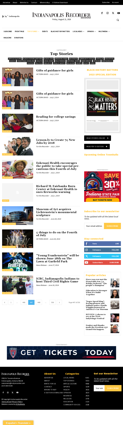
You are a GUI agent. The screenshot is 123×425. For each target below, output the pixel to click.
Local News (49, 61)
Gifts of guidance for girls (54, 70)
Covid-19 (99, 59)
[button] (118, 20)
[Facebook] (102, 13)
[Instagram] (107, 13)
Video (92, 63)
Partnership (107, 61)
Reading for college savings (56, 117)
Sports (79, 63)
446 (23, 302)
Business (73, 59)
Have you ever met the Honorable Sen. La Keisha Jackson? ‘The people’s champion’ (96, 282)
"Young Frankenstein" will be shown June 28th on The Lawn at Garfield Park (57, 258)
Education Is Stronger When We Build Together (96, 292)
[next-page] (59, 302)
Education (109, 59)
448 (39, 302)
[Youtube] (119, 13)
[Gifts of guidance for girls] (17, 76)
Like (117, 243)
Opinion (96, 61)
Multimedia (60, 61)
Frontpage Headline (25, 61)
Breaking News (61, 59)
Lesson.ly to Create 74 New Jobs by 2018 (55, 141)
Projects (48, 63)
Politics (38, 63)
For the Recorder (42, 146)
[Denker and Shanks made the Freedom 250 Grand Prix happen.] (115, 328)
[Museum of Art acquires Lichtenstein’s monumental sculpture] (17, 215)
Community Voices (86, 59)
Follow (115, 250)
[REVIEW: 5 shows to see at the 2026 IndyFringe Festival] (115, 318)
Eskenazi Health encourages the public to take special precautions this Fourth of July (58, 166)
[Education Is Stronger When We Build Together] (115, 294)
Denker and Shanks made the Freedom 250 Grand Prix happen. (97, 327)
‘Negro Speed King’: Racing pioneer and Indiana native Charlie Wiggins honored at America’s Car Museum (97, 305)
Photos (30, 63)
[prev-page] (4, 302)
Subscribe (112, 226)
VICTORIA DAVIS (42, 74)
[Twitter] (113, 13)
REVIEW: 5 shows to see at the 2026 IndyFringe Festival (96, 316)
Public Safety (59, 63)
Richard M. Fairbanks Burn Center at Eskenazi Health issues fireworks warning (57, 189)
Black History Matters (32, 59)
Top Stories (7, 154)
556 (52, 302)
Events (12, 61)
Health (39, 61)
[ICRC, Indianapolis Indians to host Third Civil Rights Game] (17, 285)
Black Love (48, 59)
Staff (86, 63)
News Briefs (86, 61)
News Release (41, 265)
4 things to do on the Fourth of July (56, 234)
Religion (70, 63)
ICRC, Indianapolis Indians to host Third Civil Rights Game (57, 280)
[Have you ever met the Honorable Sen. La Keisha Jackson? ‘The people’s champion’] (115, 282)
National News (73, 61)
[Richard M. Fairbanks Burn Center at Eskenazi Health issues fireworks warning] (17, 192)
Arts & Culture (15, 59)
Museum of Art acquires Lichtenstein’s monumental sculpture (56, 212)
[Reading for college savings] (17, 123)
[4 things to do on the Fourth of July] (17, 238)
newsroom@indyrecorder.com (13, 383)
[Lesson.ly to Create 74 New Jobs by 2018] (17, 146)
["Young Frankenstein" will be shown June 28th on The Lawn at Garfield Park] (17, 261)
